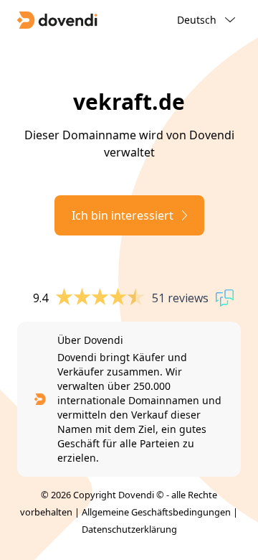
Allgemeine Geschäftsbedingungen (156, 511)
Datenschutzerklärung (129, 529)
